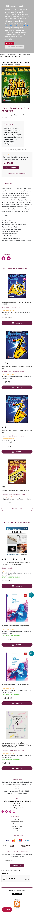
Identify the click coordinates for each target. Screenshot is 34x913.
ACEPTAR (9, 43)
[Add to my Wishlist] (5, 174)
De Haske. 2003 (7, 118)
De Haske (14, 133)
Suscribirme (17, 865)
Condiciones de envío (17, 824)
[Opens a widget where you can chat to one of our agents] (7, 909)
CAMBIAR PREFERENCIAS (14, 47)
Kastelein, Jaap (15, 307)
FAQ (17, 830)
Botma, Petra (6, 307)
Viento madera (23, 54)
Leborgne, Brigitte (19, 750)
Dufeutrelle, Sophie (8, 750)
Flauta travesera (6, 56)
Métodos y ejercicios (8, 54)
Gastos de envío (17, 826)
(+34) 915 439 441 (17, 805)
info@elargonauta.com (17, 808)
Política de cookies (17, 821)
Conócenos (17, 819)
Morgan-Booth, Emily (8, 568)
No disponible (17, 509)
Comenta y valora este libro (18, 150)
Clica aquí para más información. (16, 25)
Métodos (17, 56)
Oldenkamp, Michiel (18, 371)
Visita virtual (17, 828)
